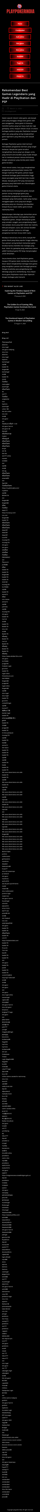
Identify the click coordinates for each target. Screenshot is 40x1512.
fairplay (4, 1099)
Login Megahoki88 (8, 1059)
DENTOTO (5, 1284)
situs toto (5, 352)
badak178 (5, 367)
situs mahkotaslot (7, 891)
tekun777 (5, 1136)
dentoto (4, 1267)
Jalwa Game (5, 1020)
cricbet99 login (6, 703)
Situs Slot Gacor (7, 1489)
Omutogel (5, 1210)
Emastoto (5, 1010)
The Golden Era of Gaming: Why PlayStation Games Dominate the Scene (20, 305)
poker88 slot (6, 913)
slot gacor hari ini (7, 426)
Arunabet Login (7, 1410)
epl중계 (4, 1151)
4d (3, 392)
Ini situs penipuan (7, 733)
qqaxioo (4, 1116)
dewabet (5, 864)
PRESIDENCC (6, 557)
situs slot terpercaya (8, 871)
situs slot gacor (7, 1007)
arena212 (5, 594)
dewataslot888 (6, 1212)
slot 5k (4, 451)
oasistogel (5, 1272)
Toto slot (5, 950)
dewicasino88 (6, 866)
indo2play (5, 1193)
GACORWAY (5, 678)
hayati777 (5, 1467)
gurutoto (5, 668)
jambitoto (5, 1316)
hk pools (4, 948)
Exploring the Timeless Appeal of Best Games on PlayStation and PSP (20, 292)
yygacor (4, 1173)
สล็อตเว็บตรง (6, 389)
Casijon (4, 436)
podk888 (5, 565)
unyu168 (5, 1294)
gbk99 (4, 720)
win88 (4, 1376)
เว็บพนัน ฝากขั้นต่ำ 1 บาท (9, 424)
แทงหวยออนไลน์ (7, 923)
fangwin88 (5, 369)
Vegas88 (4, 1423)
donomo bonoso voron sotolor (12, 1445)
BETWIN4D (5, 1200)
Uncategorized (10, 111)
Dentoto (4, 1269)
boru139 (4, 1074)
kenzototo (5, 1037)
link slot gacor (6, 1378)
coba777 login (6, 1069)
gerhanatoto (6, 859)
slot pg (4, 471)
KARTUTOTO (6, 1165)
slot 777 (4, 1353)
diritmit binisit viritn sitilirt (10, 1437)
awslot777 (5, 1247)
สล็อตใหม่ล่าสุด (6, 434)
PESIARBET (5, 1002)
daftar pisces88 (7, 1450)
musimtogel (6, 1202)
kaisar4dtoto (6, 1220)
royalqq (4, 1146)
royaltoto (5, 490)
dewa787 (5, 530)
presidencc (5, 1156)
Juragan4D (5, 728)
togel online (5, 673)
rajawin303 (5, 1254)
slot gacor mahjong (8, 349)
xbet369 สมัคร (6, 1106)
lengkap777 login (7, 1012)
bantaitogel (5, 362)
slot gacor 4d (6, 429)
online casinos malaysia (9, 1398)
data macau (5, 1442)
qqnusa (4, 1264)
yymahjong (5, 1131)
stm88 (4, 916)
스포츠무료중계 (7, 975)
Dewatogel (5, 1435)
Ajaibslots (5, 1408)
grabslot (4, 1400)
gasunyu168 (6, 1237)
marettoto (5, 861)
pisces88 (4, 1497)
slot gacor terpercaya (8, 1462)
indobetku (5, 1207)
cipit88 (4, 364)
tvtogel (4, 1143)
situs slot (5, 629)
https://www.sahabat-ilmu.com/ (12, 656)
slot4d (4, 379)
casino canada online (8, 1109)
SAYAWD (4, 461)
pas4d (4, 968)
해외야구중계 (6, 851)
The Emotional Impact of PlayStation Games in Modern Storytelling (20, 319)
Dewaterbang (6, 1413)
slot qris (4, 1052)
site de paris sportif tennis (10, 884)
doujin (4, 448)
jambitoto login (7, 1296)
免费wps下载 (6, 710)
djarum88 (5, 1071)
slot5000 (4, 1474)
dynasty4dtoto (7, 1222)
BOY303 (4, 1380)
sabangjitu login (7, 1371)
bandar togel (6, 713)
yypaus (4, 1188)
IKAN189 (4, 582)
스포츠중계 (5, 1494)
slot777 (4, 394)
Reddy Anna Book (7, 1121)
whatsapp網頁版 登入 (9, 718)
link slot (4, 453)
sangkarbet (5, 399)
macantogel (5, 997)
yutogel (4, 1029)
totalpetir (5, 1185)
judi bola (4, 607)
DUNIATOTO (6, 1168)
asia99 (4, 1348)
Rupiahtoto (5, 1240)
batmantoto (6, 1291)
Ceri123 (4, 619)
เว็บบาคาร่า (5, 562)
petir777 (4, 1027)
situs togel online (7, 995)
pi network (5, 874)
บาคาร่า (4, 938)
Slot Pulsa (5, 1319)
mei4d (4, 886)
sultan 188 (5, 409)
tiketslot (4, 1447)
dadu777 (5, 510)
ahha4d (4, 1101)
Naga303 (5, 1042)
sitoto (4, 1262)
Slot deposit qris (7, 1339)
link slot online (6, 411)
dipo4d (4, 1089)
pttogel (4, 1314)
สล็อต (3, 505)
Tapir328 (4, 483)
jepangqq (5, 1034)
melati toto (5, 896)
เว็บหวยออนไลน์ (7, 342)
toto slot (4, 414)
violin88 (4, 1455)
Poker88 (4, 1385)
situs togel (5, 347)
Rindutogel (5, 1205)
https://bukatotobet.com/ (10, 940)
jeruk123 (4, 1111)
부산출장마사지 (7, 1118)
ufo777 (4, 1128)
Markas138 (5, 1304)
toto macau (5, 599)
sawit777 (5, 1418)
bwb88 (4, 743)
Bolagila (4, 1427)
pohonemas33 (6, 1306)
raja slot (4, 1452)
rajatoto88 (5, 1000)
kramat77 (5, 708)
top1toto (5, 1044)
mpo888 (4, 1161)
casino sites (5, 1158)
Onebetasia (5, 1054)
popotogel (5, 387)
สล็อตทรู (4, 636)
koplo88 (4, 1472)
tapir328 (4, 787)
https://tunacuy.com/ (9, 513)
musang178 (5, 540)
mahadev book (7, 1094)
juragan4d (5, 664)
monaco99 (5, 1245)
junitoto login (6, 893)
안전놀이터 (5, 1024)
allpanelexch (6, 1091)
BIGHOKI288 (6, 1022)
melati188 (5, 889)
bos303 (4, 1064)
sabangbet (5, 1373)
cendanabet (6, 1479)
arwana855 (5, 478)
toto (3, 401)
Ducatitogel (5, 901)
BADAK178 (5, 495)
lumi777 (4, 1341)
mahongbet (5, 384)
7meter (4, 1057)
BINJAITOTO (6, 1274)
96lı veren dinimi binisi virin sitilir (12, 772)
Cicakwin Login (6, 666)
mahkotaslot (6, 856)
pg (3, 1133)
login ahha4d (6, 1257)
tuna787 (4, 537)
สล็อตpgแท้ (5, 438)
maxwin (4, 458)
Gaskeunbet (6, 1425)
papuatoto (5, 906)
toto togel (5, 1363)
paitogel (4, 1235)
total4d (4, 1126)
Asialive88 (5, 1430)
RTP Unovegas (6, 1415)
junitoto (4, 854)
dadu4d (5, 217)
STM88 (4, 725)
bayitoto (4, 359)
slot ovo (4, 1477)
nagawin (4, 1331)
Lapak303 (5, 1383)
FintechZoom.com (8, 676)
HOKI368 (5, 1067)
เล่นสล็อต (5, 550)
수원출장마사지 (7, 1113)
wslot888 (5, 1217)
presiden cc (5, 1141)
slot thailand (6, 918)
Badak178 (5, 626)
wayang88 (5, 1465)
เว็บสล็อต (4, 382)
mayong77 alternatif (8, 978)
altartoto (5, 345)
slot (3, 421)
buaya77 (4, 869)
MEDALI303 (5, 1336)
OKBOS (4, 1334)
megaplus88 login (7, 1032)
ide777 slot (5, 911)
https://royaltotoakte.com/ (10, 488)
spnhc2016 (5, 881)
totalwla (4, 1183)
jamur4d (4, 1198)
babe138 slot (6, 1309)
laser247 (4, 1081)
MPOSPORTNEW (7, 1195)
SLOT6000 (5, 587)
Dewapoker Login (7, 1390)
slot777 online (6, 456)
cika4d (4, 1351)
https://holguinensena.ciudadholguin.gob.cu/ (16, 1175)
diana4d (4, 431)
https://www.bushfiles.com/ (11, 1215)
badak (4, 765)
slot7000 (4, 1104)
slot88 (4, 374)
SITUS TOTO (6, 908)
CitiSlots (4, 1388)
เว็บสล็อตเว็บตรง (7, 486)
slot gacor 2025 (7, 1420)
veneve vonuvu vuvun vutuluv (11, 1440)
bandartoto (5, 1148)
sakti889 (4, 1084)
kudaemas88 (6, 1039)
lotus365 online (7, 1153)
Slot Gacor (5, 748)
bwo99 (4, 953)
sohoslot (5, 903)
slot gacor (5, 419)
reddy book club (7, 1086)
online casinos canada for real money (13, 1076)
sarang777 (5, 1321)
